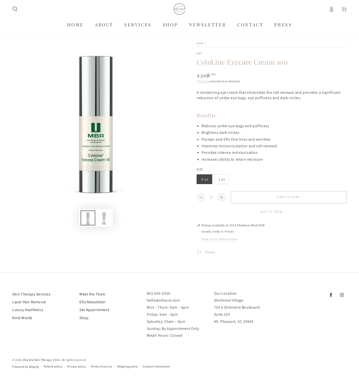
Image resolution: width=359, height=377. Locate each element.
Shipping (203, 81)
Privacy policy (76, 366)
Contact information (156, 366)
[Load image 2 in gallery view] (104, 217)
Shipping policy (127, 366)
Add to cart (288, 197)
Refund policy (53, 366)
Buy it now (272, 211)
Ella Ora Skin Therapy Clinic (41, 360)
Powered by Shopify (25, 366)
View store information (219, 239)
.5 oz (204, 179)
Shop (83, 317)
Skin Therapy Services (31, 294)
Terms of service (101, 366)
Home (200, 43)
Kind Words (22, 317)
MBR (199, 53)
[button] (15, 9)
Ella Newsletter (92, 301)
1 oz (222, 179)
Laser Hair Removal (29, 301)
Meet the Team (92, 294)
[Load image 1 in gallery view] (88, 217)
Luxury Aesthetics (27, 309)
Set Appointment (94, 309)
